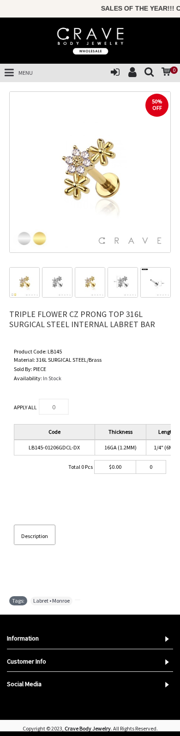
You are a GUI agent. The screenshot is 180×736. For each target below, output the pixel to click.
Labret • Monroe (51, 600)
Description (34, 536)
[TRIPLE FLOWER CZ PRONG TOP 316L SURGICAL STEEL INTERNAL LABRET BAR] (90, 172)
